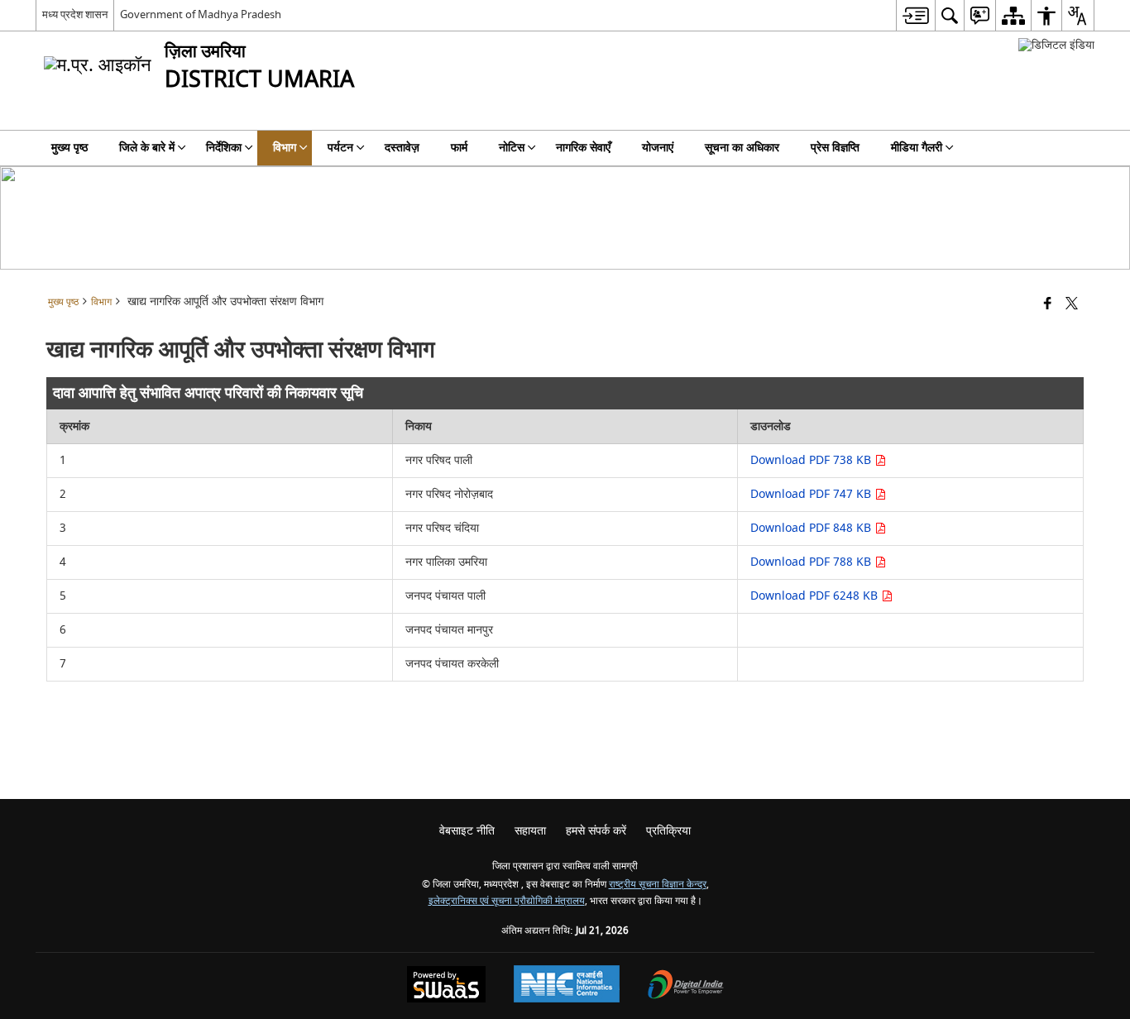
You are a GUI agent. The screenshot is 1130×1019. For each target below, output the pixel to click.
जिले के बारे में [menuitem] (147, 147)
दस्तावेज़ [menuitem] (402, 147)
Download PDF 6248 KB (815, 596)
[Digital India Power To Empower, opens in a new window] (685, 986)
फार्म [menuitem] (459, 147)
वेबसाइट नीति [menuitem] (467, 831)
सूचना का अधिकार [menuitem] (742, 147)
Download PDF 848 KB (812, 528)
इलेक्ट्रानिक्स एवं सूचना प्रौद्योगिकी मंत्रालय (507, 901)
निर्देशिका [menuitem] (224, 147)
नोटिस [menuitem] (511, 147)
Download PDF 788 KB (812, 562)
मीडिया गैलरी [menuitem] (916, 147)
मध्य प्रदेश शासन (75, 14)
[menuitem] (915, 15)
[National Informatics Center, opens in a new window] (566, 986)
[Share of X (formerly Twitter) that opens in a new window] (1071, 305)
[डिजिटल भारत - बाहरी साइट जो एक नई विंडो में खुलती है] (1056, 45)
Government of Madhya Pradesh (200, 14)
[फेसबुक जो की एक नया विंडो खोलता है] (1047, 305)
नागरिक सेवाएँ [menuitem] (583, 147)
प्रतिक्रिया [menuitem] (668, 831)
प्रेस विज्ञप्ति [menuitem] (835, 147)
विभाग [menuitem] (284, 147)
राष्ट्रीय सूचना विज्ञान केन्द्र (657, 885)
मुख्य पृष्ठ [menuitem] (69, 147)
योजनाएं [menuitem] (657, 147)
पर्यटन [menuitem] (340, 147)
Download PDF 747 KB (812, 494)
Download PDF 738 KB (812, 460)
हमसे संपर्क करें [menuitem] (596, 831)
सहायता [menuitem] (530, 831)
